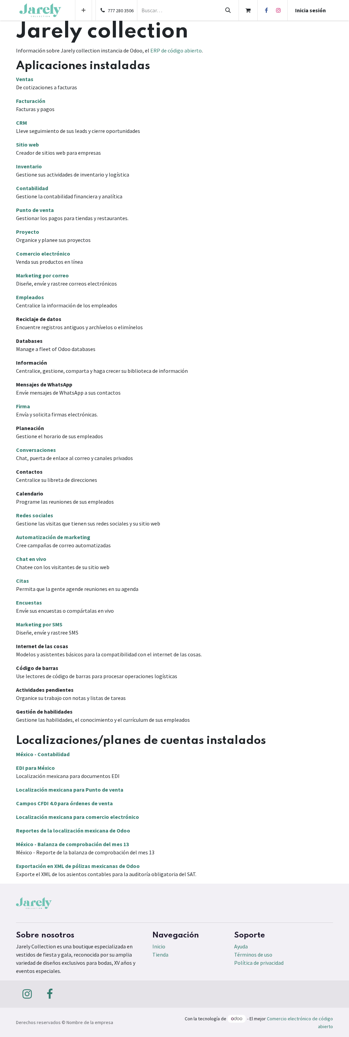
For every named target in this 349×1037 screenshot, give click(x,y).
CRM (21, 122)
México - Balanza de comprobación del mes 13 (72, 844)
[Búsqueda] (227, 10)
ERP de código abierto (176, 50)
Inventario (29, 166)
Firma (23, 406)
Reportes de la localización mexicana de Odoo (73, 830)
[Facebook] (266, 10)
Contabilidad (32, 188)
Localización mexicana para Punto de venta (69, 789)
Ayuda (241, 946)
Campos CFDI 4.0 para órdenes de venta (64, 803)
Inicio (158, 946)
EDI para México (35, 767)
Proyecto (27, 231)
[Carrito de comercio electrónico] (248, 10)
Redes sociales (34, 515)
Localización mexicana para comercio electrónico (77, 816)
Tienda (160, 954)
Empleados (30, 297)
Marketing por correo (42, 275)
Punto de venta (35, 210)
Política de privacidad (259, 962)
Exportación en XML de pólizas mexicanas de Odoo (78, 866)
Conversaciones (36, 449)
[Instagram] (278, 10)
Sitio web (27, 144)
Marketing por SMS (39, 624)
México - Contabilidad (43, 754)
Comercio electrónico (43, 253)
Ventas (24, 79)
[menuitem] (83, 10)
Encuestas (29, 602)
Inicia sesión (310, 10)
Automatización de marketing (53, 537)
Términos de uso (253, 954)
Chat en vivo (31, 558)
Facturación (30, 100)
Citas (22, 580)
